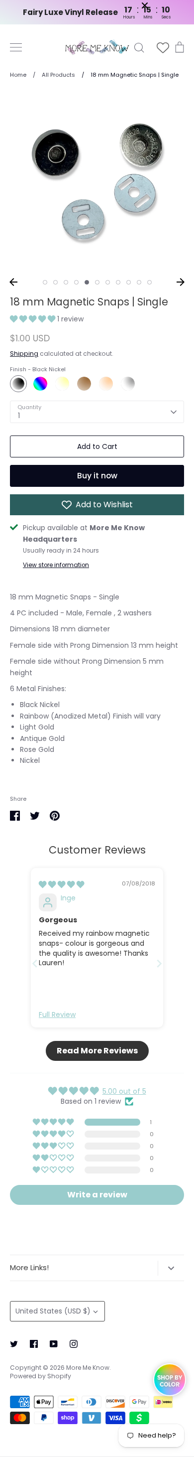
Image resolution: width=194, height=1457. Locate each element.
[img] (61, 884)
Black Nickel (18, 383)
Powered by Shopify (40, 1376)
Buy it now (97, 475)
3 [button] (66, 282)
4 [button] (76, 282)
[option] (97, 181)
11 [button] (149, 282)
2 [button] (55, 282)
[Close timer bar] (167, 5)
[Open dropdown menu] (171, 1268)
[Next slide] (159, 963)
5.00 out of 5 (124, 1091)
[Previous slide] (35, 963)
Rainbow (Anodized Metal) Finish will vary (40, 383)
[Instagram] (74, 1344)
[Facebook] (34, 1344)
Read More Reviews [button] (97, 1050)
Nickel (127, 383)
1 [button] (45, 282)
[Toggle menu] (16, 47)
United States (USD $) (53, 1311)
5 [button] (87, 282)
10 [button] (139, 282)
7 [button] (107, 282)
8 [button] (118, 282)
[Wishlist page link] (163, 47)
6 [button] (97, 282)
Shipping (24, 353)
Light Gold (62, 383)
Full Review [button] (57, 1015)
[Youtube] (54, 1344)
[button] (33, 319)
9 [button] (128, 282)
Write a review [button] (97, 1194)
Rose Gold (105, 383)
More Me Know (87, 1367)
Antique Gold (84, 383)
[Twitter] (14, 1344)
